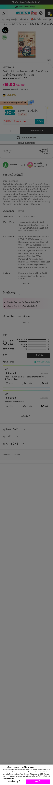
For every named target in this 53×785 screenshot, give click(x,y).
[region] (26, 775)
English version (9, 778)
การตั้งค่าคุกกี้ (14, 781)
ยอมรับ (38, 781)
